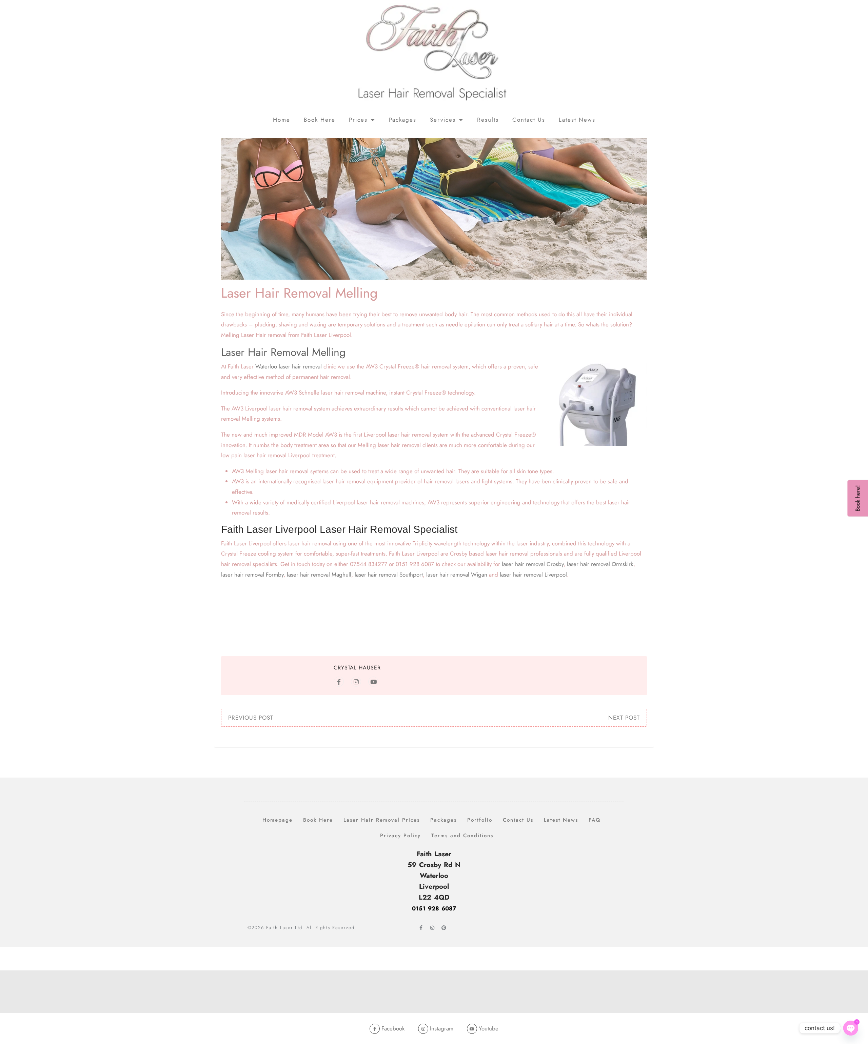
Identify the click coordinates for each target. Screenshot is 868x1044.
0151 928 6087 (434, 908)
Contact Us (528, 120)
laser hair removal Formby (252, 574)
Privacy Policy (400, 835)
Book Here (319, 120)
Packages (402, 120)
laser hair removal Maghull (319, 574)
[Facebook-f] (420, 927)
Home (281, 120)
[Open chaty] (850, 1028)
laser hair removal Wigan (456, 574)
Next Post (624, 718)
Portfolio (479, 820)
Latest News (577, 120)
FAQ (594, 820)
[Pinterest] (443, 927)
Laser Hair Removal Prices (381, 820)
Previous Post (250, 718)
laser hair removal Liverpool (533, 574)
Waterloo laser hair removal (288, 366)
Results (488, 120)
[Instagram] (432, 927)
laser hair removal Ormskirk (600, 564)
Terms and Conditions (462, 835)
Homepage (277, 820)
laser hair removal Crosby (533, 564)
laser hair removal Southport (389, 574)
